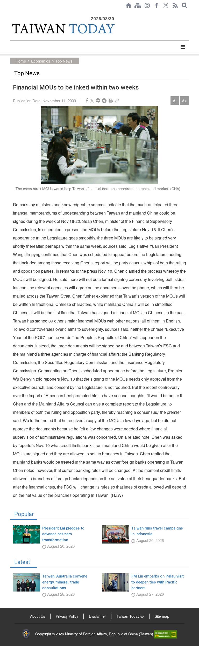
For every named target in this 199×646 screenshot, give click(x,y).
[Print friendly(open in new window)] (110, 100)
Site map (162, 616)
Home (21, 61)
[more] (183, 46)
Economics (40, 61)
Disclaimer (97, 616)
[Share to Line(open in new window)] (98, 100)
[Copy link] (117, 100)
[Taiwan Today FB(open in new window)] (156, 5)
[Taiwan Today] (63, 28)
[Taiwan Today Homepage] (128, 5)
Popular (24, 514)
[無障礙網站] (165, 633)
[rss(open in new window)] (175, 5)
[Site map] (138, 5)
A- (175, 100)
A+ (184, 100)
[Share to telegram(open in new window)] (104, 100)
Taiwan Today (128, 616)
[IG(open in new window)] (147, 5)
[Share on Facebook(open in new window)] (86, 100)
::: (11, 13)
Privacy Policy (67, 616)
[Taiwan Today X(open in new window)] (166, 5)
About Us (37, 616)
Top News (64, 61)
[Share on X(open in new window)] (92, 100)
